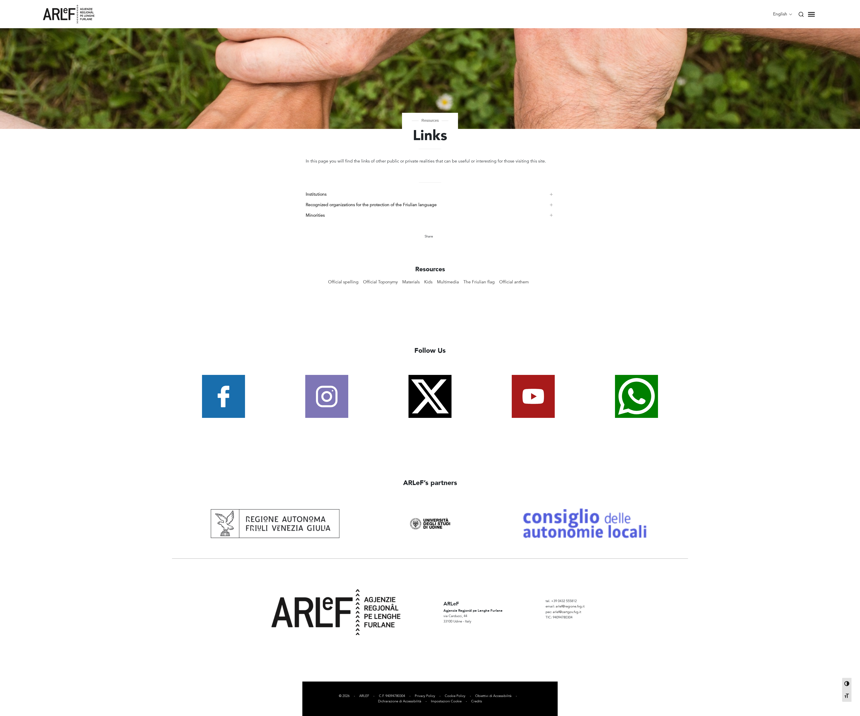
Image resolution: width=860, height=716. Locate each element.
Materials (411, 282)
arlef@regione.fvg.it (570, 606)
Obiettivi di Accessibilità (493, 696)
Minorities (315, 215)
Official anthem (514, 282)
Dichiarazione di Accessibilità (399, 701)
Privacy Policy (425, 696)
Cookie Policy (455, 696)
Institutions (316, 194)
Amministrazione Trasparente (567, 622)
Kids (428, 282)
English (780, 14)
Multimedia (448, 282)
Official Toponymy (380, 282)
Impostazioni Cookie (446, 701)
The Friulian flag (479, 282)
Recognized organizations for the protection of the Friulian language (371, 205)
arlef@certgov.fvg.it (567, 612)
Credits (476, 701)
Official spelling (343, 282)
